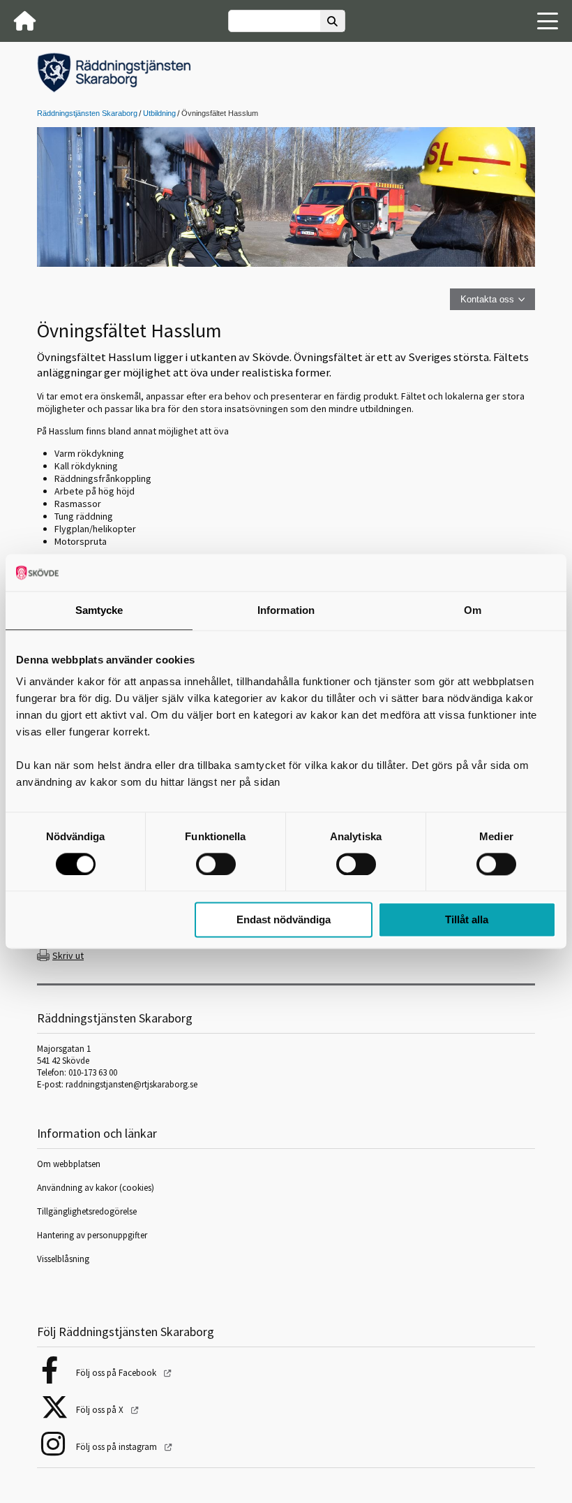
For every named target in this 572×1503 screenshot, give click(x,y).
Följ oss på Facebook (117, 1373)
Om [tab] (472, 610)
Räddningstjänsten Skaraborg (87, 113)
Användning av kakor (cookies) (96, 1188)
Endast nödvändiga (283, 920)
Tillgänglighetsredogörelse (87, 1211)
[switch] (216, 864)
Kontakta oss (487, 299)
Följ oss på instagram (117, 1447)
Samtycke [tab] (99, 610)
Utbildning (159, 113)
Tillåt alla (466, 920)
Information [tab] (286, 610)
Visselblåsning (63, 1259)
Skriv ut (68, 955)
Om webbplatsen (68, 1164)
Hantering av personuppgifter (92, 1235)
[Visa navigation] (547, 21)
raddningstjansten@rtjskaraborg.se (131, 1084)
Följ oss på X (101, 1410)
